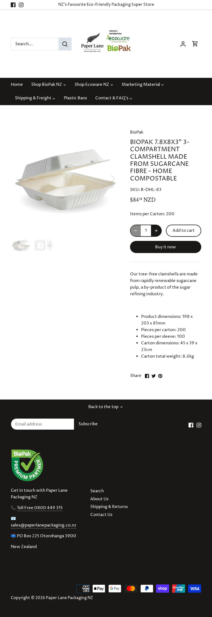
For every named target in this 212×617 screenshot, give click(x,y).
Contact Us (101, 515)
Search (97, 491)
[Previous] (24, 178)
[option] (65, 178)
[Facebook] (13, 5)
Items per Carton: (147, 214)
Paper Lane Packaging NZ (69, 597)
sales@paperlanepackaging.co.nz (43, 525)
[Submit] (65, 44)
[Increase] (156, 230)
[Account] (183, 44)
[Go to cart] (195, 44)
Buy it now (165, 247)
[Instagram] (21, 5)
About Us (99, 499)
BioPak (136, 132)
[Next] (106, 178)
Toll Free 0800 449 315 (40, 508)
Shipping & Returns (109, 507)
